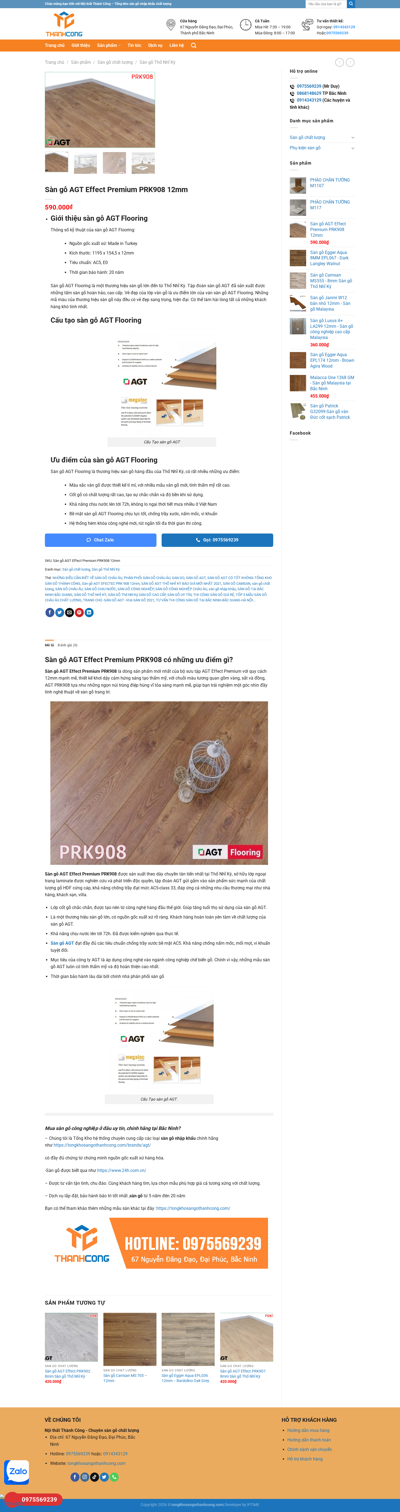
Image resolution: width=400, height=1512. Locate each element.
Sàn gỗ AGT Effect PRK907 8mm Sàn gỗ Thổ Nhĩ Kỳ (243, 1374)
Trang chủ (54, 45)
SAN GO (178, 578)
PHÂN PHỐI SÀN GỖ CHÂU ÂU (147, 578)
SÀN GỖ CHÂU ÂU (69, 589)
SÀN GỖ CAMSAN (236, 583)
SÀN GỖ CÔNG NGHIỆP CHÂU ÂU (181, 589)
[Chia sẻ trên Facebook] (49, 612)
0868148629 (309, 93)
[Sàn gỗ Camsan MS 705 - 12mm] (129, 1339)
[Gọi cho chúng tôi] (114, 1477)
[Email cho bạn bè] (69, 612)
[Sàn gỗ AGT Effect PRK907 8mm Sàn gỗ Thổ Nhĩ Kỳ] (246, 1337)
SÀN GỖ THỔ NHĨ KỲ (90, 595)
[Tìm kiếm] (193, 45)
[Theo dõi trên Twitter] (104, 1477)
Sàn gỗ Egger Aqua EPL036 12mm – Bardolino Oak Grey (185, 1378)
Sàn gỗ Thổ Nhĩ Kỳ (158, 62)
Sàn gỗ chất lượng (115, 62)
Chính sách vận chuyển (309, 1449)
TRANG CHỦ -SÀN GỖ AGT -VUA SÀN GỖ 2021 (118, 600)
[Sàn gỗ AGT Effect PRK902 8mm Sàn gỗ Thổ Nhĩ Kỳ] (71, 1337)
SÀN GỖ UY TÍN (179, 595)
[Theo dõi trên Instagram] (84, 1477)
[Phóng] (52, 141)
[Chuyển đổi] (353, 137)
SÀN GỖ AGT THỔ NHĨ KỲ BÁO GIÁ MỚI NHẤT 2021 (181, 583)
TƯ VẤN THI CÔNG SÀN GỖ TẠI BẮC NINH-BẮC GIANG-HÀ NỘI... (206, 600)
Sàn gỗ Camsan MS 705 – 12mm (125, 1378)
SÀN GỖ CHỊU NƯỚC (100, 589)
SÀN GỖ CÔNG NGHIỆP (136, 589)
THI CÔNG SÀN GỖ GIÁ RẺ (213, 595)
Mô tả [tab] (49, 645)
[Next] (146, 109)
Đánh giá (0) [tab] (68, 645)
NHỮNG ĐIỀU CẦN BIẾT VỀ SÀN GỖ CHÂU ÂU (87, 578)
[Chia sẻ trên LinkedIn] (89, 612)
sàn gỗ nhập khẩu (222, 589)
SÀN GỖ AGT (196, 578)
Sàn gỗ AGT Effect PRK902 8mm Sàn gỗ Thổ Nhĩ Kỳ (67, 1374)
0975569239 (337, 33)
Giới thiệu (81, 45)
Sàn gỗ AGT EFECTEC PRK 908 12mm (111, 583)
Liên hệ (177, 45)
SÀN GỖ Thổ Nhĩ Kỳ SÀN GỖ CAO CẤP (137, 595)
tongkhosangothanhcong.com (96, 1463)
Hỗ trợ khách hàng (305, 1459)
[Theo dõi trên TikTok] (94, 1477)
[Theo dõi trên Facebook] (74, 1477)
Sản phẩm (107, 45)
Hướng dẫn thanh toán (309, 1440)
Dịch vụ (155, 45)
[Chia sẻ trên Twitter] (59, 612)
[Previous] (54, 109)
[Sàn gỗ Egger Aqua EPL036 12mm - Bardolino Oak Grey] (188, 1339)
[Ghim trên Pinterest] (79, 612)
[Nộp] (351, 4)
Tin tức (134, 45)
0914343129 (344, 27)
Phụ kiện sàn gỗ (305, 147)
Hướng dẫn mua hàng (308, 1430)
